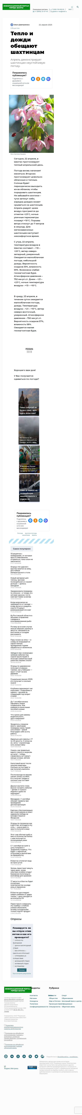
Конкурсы (34, 1001)
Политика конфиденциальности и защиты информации (13, 1027)
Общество (15, 28)
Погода (20, 533)
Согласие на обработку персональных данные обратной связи (14, 1046)
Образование (67, 998)
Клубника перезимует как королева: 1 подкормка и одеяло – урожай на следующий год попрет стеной (22, 692)
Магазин (33, 998)
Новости (52, 995)
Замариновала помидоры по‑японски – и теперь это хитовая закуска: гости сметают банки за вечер (22, 594)
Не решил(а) (19, 966)
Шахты (34, 535)
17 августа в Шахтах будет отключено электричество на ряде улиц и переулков (22, 884)
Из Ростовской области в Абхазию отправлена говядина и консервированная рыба (21, 618)
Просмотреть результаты (22, 973)
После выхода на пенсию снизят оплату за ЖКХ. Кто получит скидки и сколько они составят (21, 777)
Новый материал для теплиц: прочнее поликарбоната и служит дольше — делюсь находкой (21, 582)
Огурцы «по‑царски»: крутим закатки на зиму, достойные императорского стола (21, 569)
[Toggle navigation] (72, 6)
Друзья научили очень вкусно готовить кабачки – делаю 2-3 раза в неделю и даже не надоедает (21, 789)
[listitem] (33, 79)
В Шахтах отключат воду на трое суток (21, 862)
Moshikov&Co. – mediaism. (68, 1057)
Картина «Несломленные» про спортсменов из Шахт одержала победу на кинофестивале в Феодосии (22, 814)
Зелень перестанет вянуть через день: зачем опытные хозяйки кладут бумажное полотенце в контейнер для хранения (22, 872)
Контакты (34, 995)
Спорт (64, 995)
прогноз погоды (31, 533)
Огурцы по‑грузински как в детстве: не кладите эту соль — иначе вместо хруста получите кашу (21, 826)
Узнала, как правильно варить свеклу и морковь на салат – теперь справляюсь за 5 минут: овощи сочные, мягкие (21, 754)
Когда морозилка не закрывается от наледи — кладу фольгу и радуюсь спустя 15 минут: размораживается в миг (21, 606)
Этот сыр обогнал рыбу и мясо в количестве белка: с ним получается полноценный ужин (22, 837)
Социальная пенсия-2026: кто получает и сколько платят (22, 681)
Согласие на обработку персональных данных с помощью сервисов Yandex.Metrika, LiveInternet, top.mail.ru (15, 1036)
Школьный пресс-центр (71, 1001)
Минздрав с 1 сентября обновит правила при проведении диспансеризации (20, 802)
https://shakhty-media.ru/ (14, 999)
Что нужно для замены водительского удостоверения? (20, 717)
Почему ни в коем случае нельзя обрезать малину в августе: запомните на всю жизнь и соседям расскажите (22, 630)
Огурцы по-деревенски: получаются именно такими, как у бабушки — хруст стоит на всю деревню (21, 670)
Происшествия (55, 1004)
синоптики (26, 535)
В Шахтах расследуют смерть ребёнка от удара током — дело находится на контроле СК (21, 895)
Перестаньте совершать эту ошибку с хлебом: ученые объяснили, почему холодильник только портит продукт (21, 907)
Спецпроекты (54, 1007)
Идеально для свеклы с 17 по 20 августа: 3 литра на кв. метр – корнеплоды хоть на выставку (22, 742)
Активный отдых (22, 963)
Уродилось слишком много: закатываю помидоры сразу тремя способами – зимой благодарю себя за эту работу (20, 729)
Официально (67, 1004)
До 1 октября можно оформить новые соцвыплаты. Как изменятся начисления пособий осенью (20, 705)
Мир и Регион (55, 1001)
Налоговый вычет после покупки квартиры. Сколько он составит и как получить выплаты (21, 766)
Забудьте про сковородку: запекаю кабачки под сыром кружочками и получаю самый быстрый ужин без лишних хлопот (22, 656)
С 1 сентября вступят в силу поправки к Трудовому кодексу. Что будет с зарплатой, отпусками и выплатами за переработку (21, 850)
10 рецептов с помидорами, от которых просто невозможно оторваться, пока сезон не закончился (22, 557)
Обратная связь (68, 1007)
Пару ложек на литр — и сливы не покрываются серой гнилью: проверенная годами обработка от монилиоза (21, 643)
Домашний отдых (22, 961)
